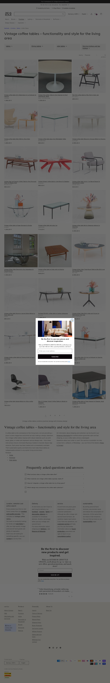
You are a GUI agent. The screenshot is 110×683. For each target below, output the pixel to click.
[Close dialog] (72, 320)
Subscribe (55, 356)
